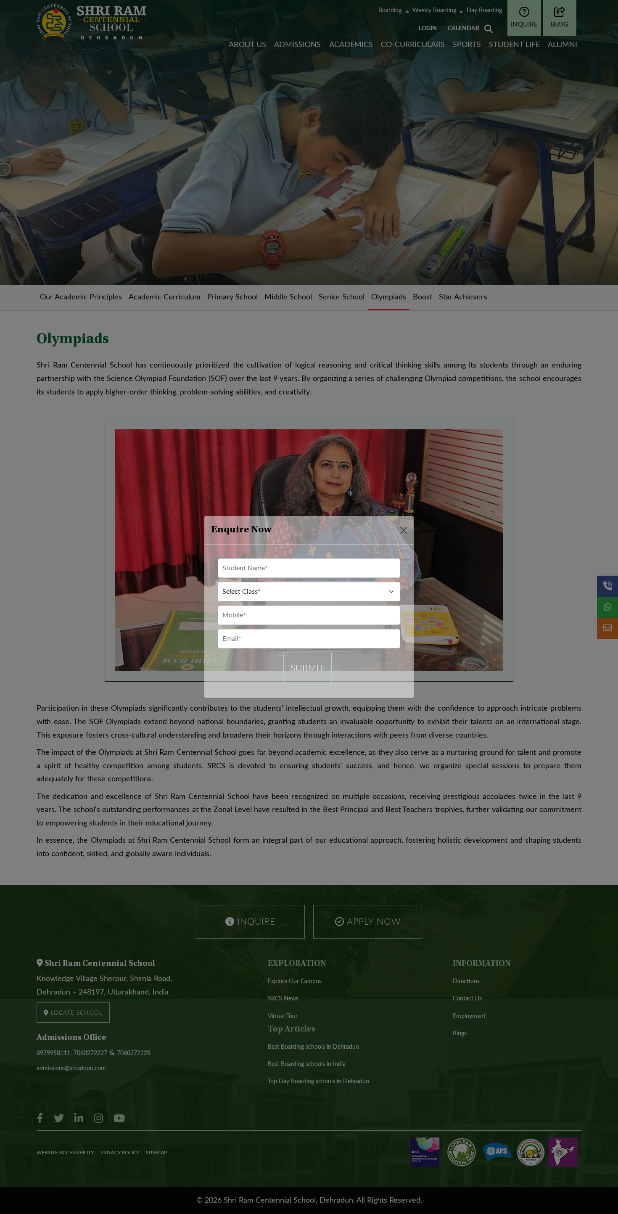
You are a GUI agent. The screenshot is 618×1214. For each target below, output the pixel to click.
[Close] (403, 530)
